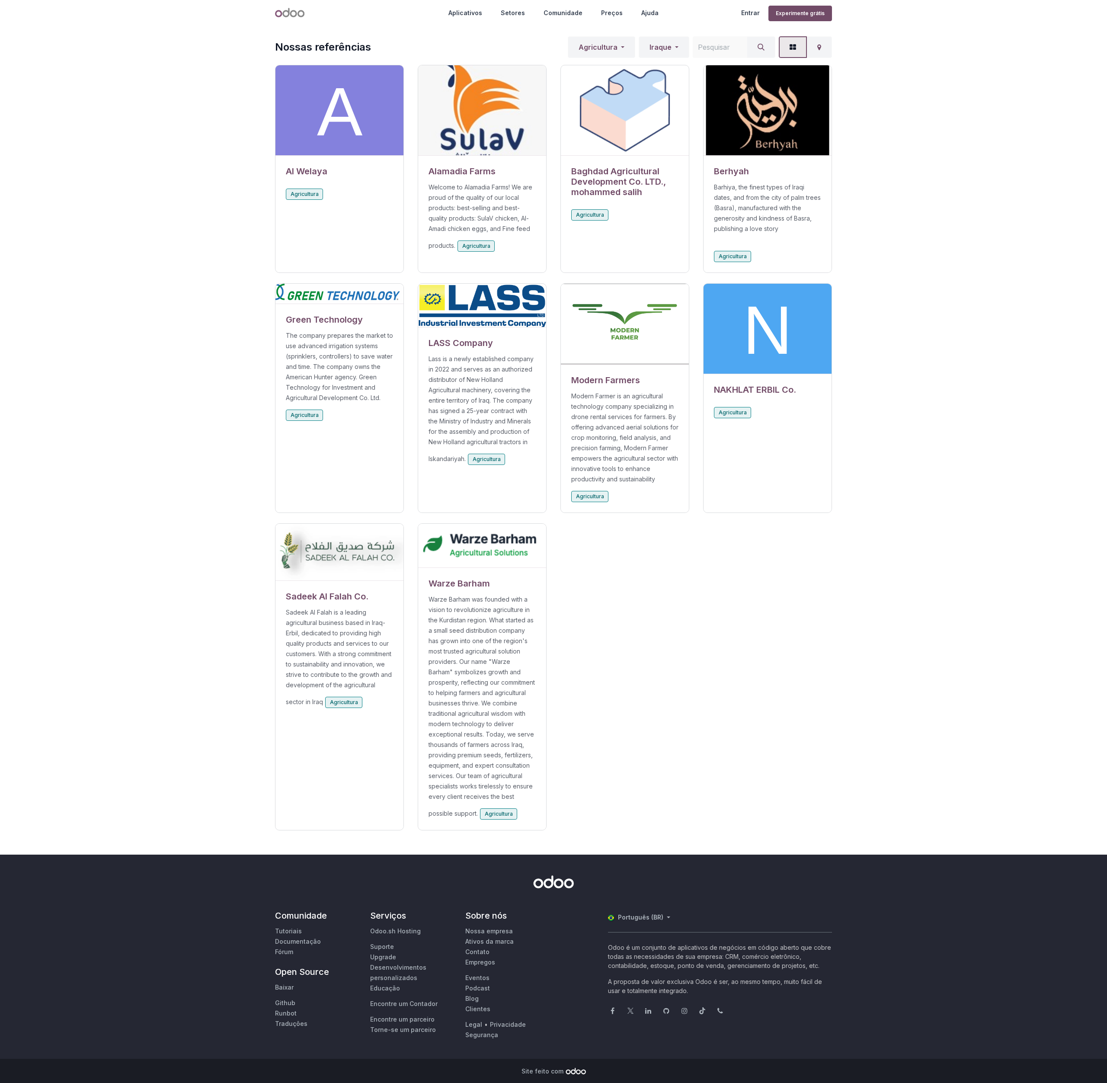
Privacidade (508, 1024)
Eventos (477, 977)
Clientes (477, 1009)
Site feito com (542, 1071)
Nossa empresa (489, 931)
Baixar (284, 987)
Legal (473, 1024)
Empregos (480, 962)
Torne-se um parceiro (403, 1029)
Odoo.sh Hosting (395, 931)
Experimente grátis (800, 13)
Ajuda (650, 12)
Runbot (286, 1013)
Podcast (477, 988)
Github (285, 1002)
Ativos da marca (489, 941)
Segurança (481, 1034)
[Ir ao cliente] (339, 110)
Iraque (660, 47)
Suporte (382, 946)
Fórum (284, 951)
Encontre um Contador (404, 1003)
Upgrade (383, 957)
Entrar (750, 12)
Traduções (291, 1023)
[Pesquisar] (761, 47)
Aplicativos (465, 12)
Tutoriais (288, 931)
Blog (472, 998)
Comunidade (563, 12)
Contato (477, 951)
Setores (513, 12)
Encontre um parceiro (402, 1019)
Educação (385, 988)
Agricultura (598, 47)
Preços (612, 12)
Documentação (298, 941)
